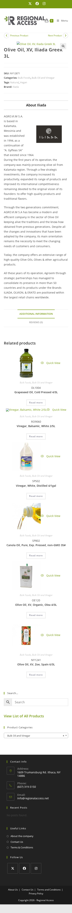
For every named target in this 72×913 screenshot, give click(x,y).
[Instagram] (36, 868)
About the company (22, 836)
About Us (13, 889)
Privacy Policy (36, 893)
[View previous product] (6, 35)
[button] (63, 46)
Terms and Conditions (49, 889)
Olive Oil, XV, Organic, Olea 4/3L (36, 605)
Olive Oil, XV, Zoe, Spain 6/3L (36, 664)
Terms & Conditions (22, 847)
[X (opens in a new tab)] (30, 3)
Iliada (16, 86)
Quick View (53, 363)
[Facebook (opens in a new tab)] (37, 3)
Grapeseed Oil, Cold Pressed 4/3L (36, 392)
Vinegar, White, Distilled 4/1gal (36, 485)
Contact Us (17, 842)
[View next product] (65, 35)
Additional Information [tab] (36, 313)
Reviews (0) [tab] (36, 322)
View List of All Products (24, 716)
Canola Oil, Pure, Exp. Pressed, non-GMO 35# (36, 545)
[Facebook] (24, 868)
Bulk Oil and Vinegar (43, 77)
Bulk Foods (24, 77)
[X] (12, 868)
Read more (36, 402)
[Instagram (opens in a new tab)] (43, 3)
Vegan (23, 82)
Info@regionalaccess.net (33, 798)
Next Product (55, 35)
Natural (14, 82)
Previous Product (19, 35)
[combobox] (36, 735)
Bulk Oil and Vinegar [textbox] (35, 735)
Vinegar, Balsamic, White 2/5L (36, 426)
